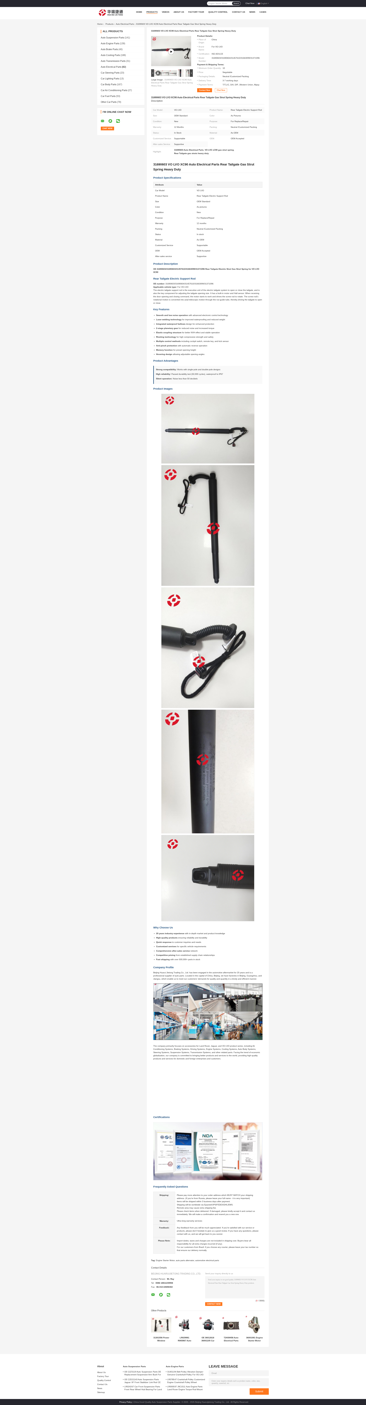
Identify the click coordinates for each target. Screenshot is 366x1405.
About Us (179, 12)
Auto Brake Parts (109, 49)
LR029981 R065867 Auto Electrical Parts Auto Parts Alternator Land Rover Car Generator (184, 1339)
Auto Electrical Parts (125, 24)
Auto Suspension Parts (112, 37)
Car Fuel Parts (108, 96)
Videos (165, 12)
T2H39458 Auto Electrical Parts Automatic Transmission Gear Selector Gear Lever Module (231, 1339)
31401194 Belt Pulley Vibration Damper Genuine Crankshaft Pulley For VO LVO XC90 (185, 1374)
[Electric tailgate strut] (171, 51)
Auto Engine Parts (110, 43)
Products (152, 12)
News (252, 12)
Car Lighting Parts (110, 78)
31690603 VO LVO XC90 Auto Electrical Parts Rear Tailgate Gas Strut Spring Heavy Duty (172, 83)
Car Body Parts (108, 84)
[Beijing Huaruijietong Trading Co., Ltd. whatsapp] (112, 121)
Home (139, 12)
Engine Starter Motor (165, 1260)
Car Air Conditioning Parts (114, 90)
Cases (262, 12)
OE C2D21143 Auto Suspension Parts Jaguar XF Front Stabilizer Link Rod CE (142, 1380)
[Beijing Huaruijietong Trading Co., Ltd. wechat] (119, 121)
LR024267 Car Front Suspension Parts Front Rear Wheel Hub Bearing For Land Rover (143, 1388)
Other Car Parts (109, 102)
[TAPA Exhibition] (189, 1087)
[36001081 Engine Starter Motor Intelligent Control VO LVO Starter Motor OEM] (254, 1325)
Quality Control (218, 12)
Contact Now (204, 90)
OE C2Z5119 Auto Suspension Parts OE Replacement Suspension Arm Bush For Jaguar (142, 1374)
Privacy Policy (125, 1402)
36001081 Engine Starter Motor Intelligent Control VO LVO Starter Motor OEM (254, 1339)
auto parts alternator (185, 1260)
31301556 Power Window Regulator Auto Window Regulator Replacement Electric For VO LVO (161, 1339)
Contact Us (238, 12)
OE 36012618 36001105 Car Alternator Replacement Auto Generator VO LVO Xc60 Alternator (207, 1339)
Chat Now (249, 3)
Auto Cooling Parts (110, 55)
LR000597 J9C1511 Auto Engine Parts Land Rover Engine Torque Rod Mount (185, 1388)
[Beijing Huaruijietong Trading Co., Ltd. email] (104, 121)
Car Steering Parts (110, 73)
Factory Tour (196, 12)
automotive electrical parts (207, 1260)
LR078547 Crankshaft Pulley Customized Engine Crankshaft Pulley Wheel (186, 1380)
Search (236, 3)
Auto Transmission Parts (113, 61)
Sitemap (101, 1392)
